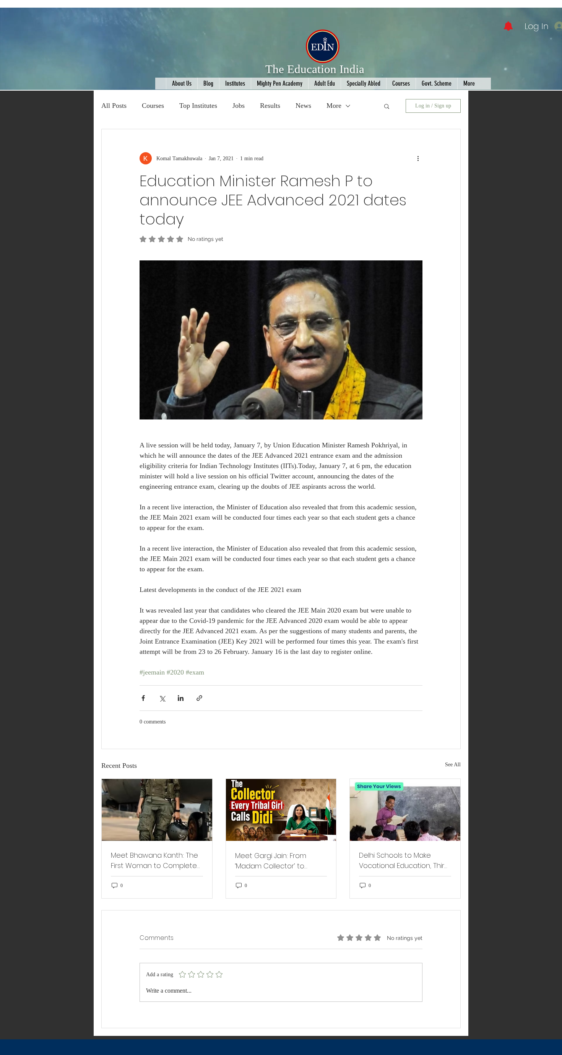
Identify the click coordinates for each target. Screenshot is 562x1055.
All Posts (114, 105)
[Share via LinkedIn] (180, 698)
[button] (386, 106)
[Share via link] (199, 698)
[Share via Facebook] (143, 698)
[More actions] (417, 158)
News (303, 105)
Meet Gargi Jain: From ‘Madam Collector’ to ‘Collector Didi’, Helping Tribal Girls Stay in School (275, 861)
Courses (153, 105)
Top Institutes (198, 105)
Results (270, 105)
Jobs (238, 105)
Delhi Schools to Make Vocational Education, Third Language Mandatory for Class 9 (404, 860)
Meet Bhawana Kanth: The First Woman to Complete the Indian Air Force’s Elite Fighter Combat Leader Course (154, 860)
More (333, 105)
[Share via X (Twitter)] (162, 698)
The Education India (314, 69)
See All (453, 764)
